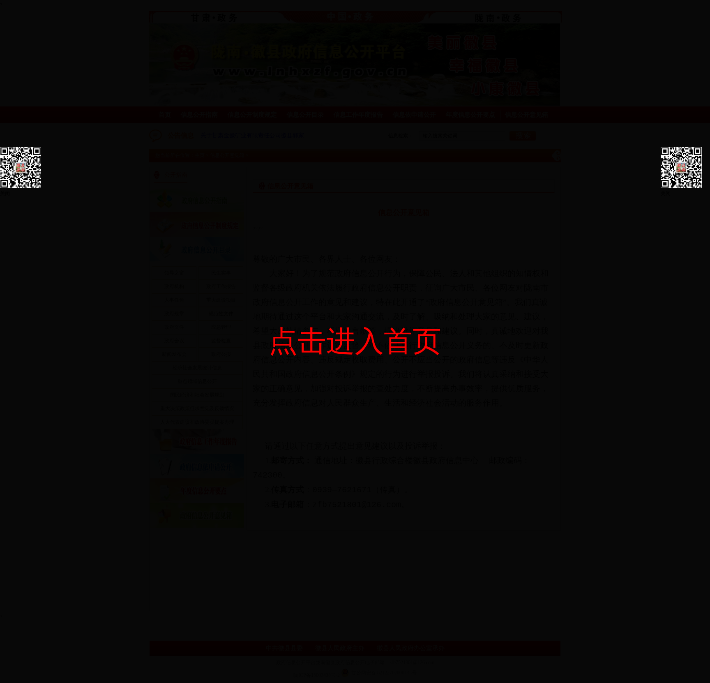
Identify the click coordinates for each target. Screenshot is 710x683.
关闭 (5, 193)
